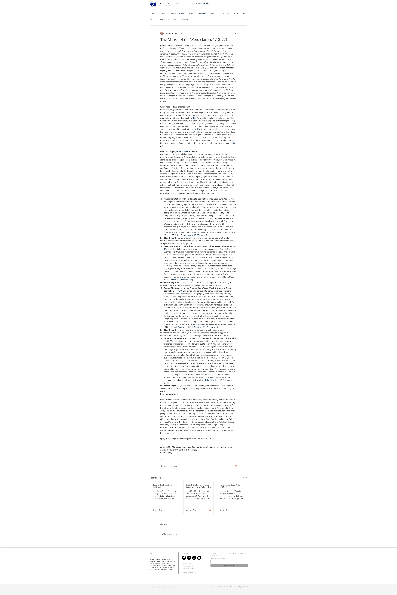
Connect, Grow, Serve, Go (171, 6)
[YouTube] (199, 558)
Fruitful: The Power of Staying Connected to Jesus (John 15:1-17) (198, 486)
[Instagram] (189, 558)
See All (244, 477)
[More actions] (235, 33)
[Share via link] (161, 460)
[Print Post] (166, 460)
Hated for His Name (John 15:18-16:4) (162, 486)
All (151, 19)
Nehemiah (184, 19)
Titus (174, 19)
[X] (194, 558)
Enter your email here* (218, 558)
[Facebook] (184, 558)
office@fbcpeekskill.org (189, 572)
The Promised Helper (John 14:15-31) (230, 486)
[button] (191, 13)
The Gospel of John (162, 19)
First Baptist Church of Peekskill (185, 3)
